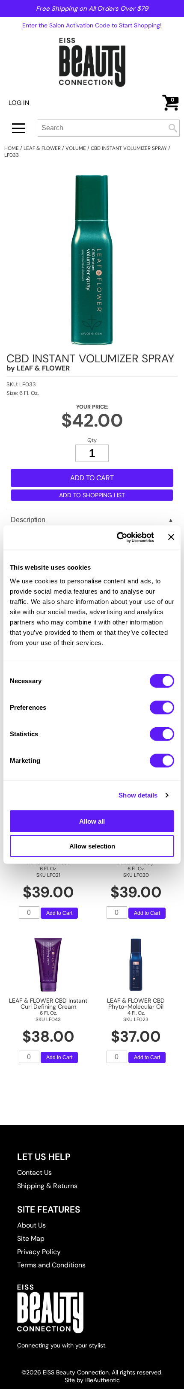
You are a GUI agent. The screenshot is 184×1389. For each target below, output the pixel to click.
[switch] (162, 707)
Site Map (31, 1238)
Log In (19, 103)
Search (173, 128)
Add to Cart (59, 913)
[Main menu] (18, 128)
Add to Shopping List (92, 495)
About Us (31, 1225)
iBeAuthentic (102, 1380)
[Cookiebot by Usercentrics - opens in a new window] (117, 537)
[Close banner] (171, 537)
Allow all (92, 820)
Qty (92, 440)
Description (28, 519)
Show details (138, 795)
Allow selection (92, 846)
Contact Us (34, 1172)
